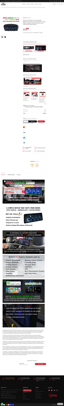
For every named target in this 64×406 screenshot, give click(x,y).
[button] (25, 17)
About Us (36, 389)
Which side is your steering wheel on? (29, 74)
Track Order (24, 392)
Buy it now (41, 121)
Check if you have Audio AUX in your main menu (31, 63)
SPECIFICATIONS (11, 174)
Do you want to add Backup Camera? (29, 88)
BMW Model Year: (26, 54)
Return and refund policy (39, 391)
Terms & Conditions (31, 105)
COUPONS (24, 395)
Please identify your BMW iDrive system (30, 41)
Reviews (18, 174)
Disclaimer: (28, 105)
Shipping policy (37, 396)
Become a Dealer (27, 390)
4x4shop (55, 404)
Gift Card (24, 397)
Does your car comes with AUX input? (29, 58)
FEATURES (3, 174)
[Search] (58, 4)
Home (2, 7)
